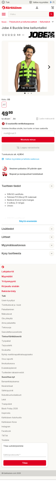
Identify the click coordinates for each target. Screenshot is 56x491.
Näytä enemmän (28, 221)
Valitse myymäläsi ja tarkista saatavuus (22, 159)
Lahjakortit (8, 271)
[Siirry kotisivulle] (12, 7)
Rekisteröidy (9, 291)
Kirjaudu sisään (10, 286)
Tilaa (24, 463)
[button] (38, 2)
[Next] (49, 67)
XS (4, 104)
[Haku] (51, 14)
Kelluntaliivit (45, 22)
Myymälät (7, 276)
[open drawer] (3, 14)
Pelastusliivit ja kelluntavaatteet (23, 22)
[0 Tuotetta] (52, 7)
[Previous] (7, 67)
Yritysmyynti (9, 281)
